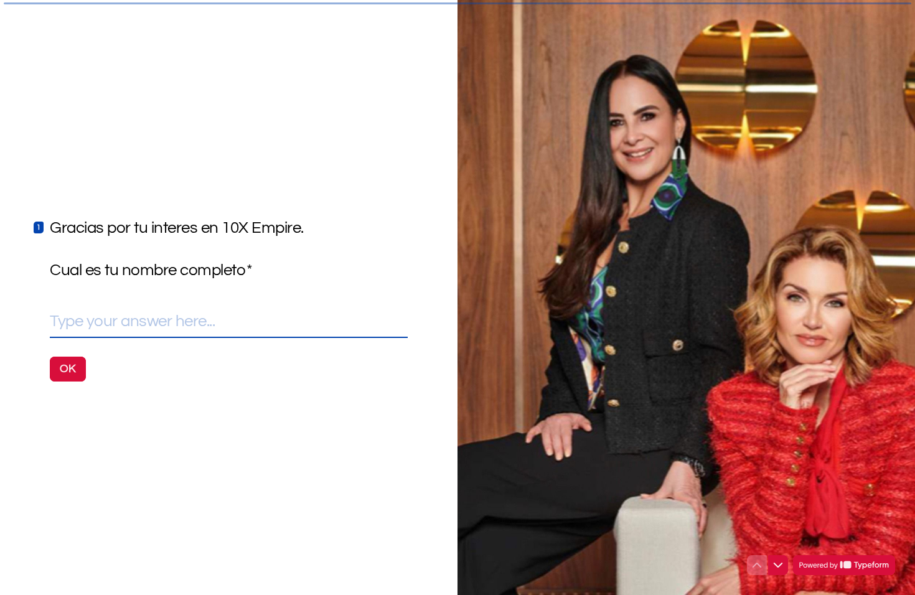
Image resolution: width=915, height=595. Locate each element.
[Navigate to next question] (778, 565)
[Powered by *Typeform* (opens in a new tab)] (844, 565)
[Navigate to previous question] (757, 565)
